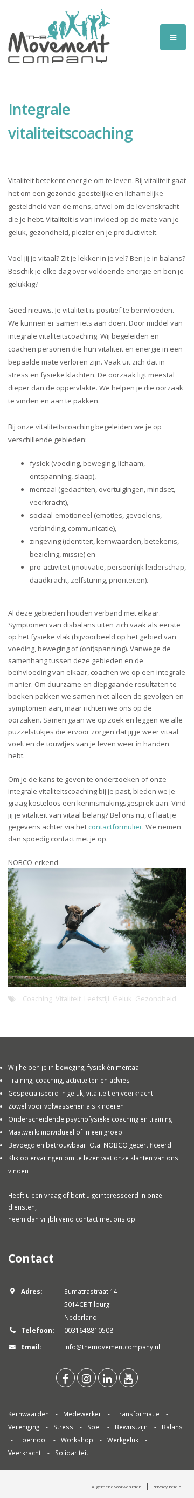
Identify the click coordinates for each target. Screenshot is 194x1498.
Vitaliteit (68, 998)
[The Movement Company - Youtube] (128, 1377)
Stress (63, 1426)
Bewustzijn (131, 1426)
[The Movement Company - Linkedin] (107, 1377)
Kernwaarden (28, 1413)
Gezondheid (155, 998)
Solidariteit (71, 1452)
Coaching (37, 998)
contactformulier (115, 827)
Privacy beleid (167, 1486)
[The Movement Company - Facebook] (65, 1377)
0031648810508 (88, 1330)
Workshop (77, 1439)
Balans (172, 1426)
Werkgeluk (122, 1439)
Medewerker (82, 1413)
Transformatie (137, 1413)
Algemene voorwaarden (117, 1486)
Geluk (122, 998)
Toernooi (32, 1439)
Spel (94, 1426)
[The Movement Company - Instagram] (86, 1377)
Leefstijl (96, 998)
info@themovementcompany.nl (112, 1346)
